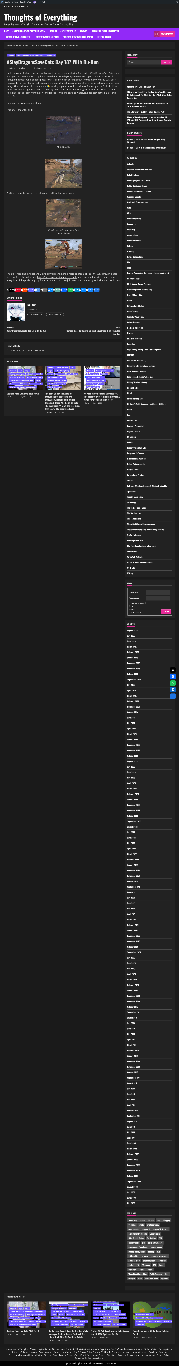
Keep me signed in (138, 604)
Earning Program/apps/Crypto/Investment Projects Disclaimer (87, 1355)
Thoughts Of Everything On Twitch (78, 37)
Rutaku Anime (133, 469)
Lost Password (135, 612)
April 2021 (131, 914)
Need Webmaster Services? (47, 37)
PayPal (130, 1265)
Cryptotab (146, 1229)
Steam (149, 1269)
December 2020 (133, 935)
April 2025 (131, 690)
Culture (130, 245)
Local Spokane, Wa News (36, 377)
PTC (154, 1265)
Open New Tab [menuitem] (25, 2)
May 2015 (131, 1132)
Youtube (164, 1278)
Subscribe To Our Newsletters (105, 31)
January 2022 (132, 864)
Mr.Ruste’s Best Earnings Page (158, 1349)
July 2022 (131, 832)
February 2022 (133, 859)
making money (156, 1247)
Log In (166, 611)
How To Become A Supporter (18, 37)
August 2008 (132, 1186)
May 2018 (131, 1099)
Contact (83, 31)
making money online (136, 1251)
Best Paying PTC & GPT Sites (138, 180)
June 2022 (131, 837)
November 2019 (133, 1001)
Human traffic (133, 1242)
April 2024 (131, 728)
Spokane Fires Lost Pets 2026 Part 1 (23, 393)
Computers (131, 224)
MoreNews (98, 1363)
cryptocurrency (153, 1224)
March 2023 (132, 788)
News (38, 380)
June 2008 (131, 1197)
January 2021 (132, 930)
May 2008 (131, 1203)
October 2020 (132, 946)
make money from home (138, 1247)
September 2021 (133, 886)
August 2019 (132, 1017)
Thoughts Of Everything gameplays (29, 55)
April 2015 (131, 1137)
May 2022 (131, 843)
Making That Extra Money (137, 382)
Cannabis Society (134, 196)
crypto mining (132, 235)
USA (167, 1274)
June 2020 (131, 963)
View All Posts (55, 314)
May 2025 (131, 684)
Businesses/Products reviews (139, 191)
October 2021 (132, 881)
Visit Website (36, 314)
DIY (128, 262)
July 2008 (131, 1192)
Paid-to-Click (132, 420)
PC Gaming (131, 436)
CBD (129, 213)
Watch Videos (167, 34)
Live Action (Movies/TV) (136, 360)
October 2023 (132, 755)
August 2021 (132, 892)
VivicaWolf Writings (134, 556)
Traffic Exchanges (134, 535)
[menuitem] (2, 2)
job (143, 1242)
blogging (166, 1220)
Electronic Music (133, 278)
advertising (132, 1220)
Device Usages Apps (135, 256)
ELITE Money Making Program (139, 284)
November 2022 (133, 810)
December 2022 (133, 804)
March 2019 (132, 1045)
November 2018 (133, 1066)
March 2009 (132, 1148)
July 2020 (131, 957)
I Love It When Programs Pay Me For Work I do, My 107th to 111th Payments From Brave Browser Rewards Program (149, 120)
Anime (142, 1220)
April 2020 (131, 974)
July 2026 (131, 635)
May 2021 (131, 908)
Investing (131, 344)
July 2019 (131, 1023)
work (140, 1278)
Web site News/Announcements (140, 562)
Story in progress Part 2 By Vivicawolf (151, 147)
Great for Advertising (135, 316)
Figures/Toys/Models (135, 305)
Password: (134, 598)
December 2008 (133, 1165)
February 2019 (133, 1050)
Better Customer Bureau (137, 185)
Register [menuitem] (15, 2)
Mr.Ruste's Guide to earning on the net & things (146, 404)
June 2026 (131, 641)
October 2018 (132, 1072)
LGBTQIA (130, 355)
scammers (132, 1269)
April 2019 (131, 1039)
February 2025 (133, 701)
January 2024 (132, 739)
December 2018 (133, 1061)
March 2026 (132, 646)
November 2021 (133, 875)
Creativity (131, 229)
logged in (23, 350)
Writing (130, 573)
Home (6, 31)
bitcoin (151, 1220)
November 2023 (133, 750)
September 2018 (133, 1077)
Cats (20, 371)
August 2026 (132, 630)
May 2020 (131, 968)
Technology (131, 502)
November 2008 (133, 1170)
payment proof (134, 1260)
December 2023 (133, 744)
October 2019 (132, 1006)
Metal (129, 393)
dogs (26, 371)
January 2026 (132, 657)
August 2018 (132, 1083)
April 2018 (131, 1105)
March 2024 (132, 734)
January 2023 (132, 799)
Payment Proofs (133, 431)
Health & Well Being (17, 377)
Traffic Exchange (156, 1274)
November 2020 (133, 941)
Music (129, 409)
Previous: (26, 329)
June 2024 (131, 717)
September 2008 (134, 1181)
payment (145, 1256)
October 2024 (132, 712)
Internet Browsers (134, 338)
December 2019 (133, 995)
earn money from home (137, 1233)
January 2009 (132, 1159)
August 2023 (132, 761)
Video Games (50, 55)
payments (162, 1260)
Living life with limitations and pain (141, 365)
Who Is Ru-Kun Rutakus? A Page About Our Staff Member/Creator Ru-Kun (108, 1349)
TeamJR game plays (135, 496)
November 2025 (133, 668)
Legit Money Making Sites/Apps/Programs (144, 349)
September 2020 (134, 952)
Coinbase (132, 1224)
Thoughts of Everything (40, 17)
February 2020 (133, 984)
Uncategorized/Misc (135, 540)
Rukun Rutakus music (136, 464)
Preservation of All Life (18, 384)
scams (142, 1269)
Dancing (130, 251)
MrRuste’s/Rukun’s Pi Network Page (27, 1352)
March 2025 (132, 695)
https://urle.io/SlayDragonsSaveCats (78, 89)
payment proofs (149, 1260)
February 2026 (133, 652)
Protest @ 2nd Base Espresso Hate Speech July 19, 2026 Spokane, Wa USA (110, 1332)
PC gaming (146, 1265)
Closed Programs (134, 218)
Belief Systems (62, 367)
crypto (141, 1224)
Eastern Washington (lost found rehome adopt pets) (28, 374)
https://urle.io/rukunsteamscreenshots (57, 277)
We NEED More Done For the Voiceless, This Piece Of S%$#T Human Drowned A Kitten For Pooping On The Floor (102, 396)
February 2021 (133, 924)
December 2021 (133, 870)
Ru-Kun (12, 68)
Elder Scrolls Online (136, 1238)
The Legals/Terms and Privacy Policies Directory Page (33, 1355)
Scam (161, 1265)
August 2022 (132, 826)
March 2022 (132, 854)
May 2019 (131, 1034)
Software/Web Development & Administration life (147, 485)
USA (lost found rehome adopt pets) (23, 387)
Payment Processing (135, 425)
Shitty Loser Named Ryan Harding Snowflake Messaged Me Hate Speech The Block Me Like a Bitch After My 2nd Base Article (149, 95)
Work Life (131, 567)
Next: (93, 331)
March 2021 (131, 919)
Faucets (130, 300)
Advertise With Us (68, 31)
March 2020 (132, 979)
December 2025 (133, 663)
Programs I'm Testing (135, 453)
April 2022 (131, 848)
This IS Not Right (54, 387)
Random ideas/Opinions (38, 384)
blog (158, 1220)
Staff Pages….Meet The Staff (61, 1349)
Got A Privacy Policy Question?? (88, 1352)
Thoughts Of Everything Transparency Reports (145, 529)
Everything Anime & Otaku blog (139, 289)
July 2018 (131, 1088)
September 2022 (134, 821)
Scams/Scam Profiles (135, 475)
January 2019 (132, 1055)
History (130, 333)
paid (158, 1251)
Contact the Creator (63, 1352)
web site (131, 1278)
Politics (103, 374)
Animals (11, 55)
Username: (134, 592)
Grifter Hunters (53, 374)
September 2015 (133, 1115)
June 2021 (131, 903)
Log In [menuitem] (7, 2)
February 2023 (133, 794)
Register (132, 609)
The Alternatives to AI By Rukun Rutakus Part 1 (146, 111)
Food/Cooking (132, 311)
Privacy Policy (163, 1355)
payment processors (159, 1256)
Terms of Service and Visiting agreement (136, 1355)
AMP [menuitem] (43, 2)
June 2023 (131, 772)
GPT (160, 1238)
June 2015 (131, 1126)
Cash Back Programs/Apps (137, 202)
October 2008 (132, 1175)
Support (163, 1352)
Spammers (131, 491)
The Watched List (134, 513)
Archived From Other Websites (139, 169)
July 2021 (131, 897)
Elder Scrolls (155, 1233)
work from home (151, 1278)
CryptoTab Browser (160, 1229)
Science (130, 480)
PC (138, 1265)
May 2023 (131, 777)
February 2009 (133, 1154)
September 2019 (134, 1012)
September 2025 (134, 679)
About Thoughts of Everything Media (28, 31)
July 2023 (131, 766)
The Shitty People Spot (56, 384)
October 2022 (132, 815)
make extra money (155, 1242)
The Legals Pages (104, 37)
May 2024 (131, 723)
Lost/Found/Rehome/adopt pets (21, 380)
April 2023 (131, 783)
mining (151, 1251)
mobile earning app (135, 398)
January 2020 (132, 990)
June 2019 (131, 1028)
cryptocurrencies (134, 240)
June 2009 (131, 1143)
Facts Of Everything (62, 371)
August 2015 (132, 1121)
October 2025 (132, 674)
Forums (53, 31)
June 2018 (131, 1094)
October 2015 (132, 1110)
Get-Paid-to (151, 1238)
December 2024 (133, 706)
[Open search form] (151, 34)
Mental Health (132, 387)
